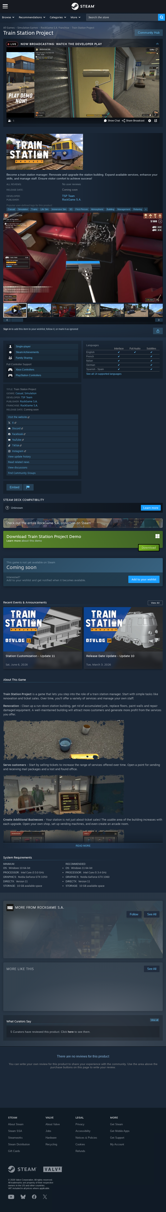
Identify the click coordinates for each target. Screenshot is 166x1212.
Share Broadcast (135, 120)
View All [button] (155, 602)
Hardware (51, 1137)
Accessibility (83, 1131)
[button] (8, 17)
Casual (11, 209)
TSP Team (68, 196)
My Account (117, 1144)
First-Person (82, 209)
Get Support (117, 1137)
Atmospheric (97, 209)
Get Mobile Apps (120, 1131)
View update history (19, 456)
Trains (34, 209)
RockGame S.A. (71, 199)
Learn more (13, 540)
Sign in (7, 329)
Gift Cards (14, 1151)
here (71, 1031)
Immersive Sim (59, 209)
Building (110, 209)
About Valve (53, 1124)
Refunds (80, 1151)
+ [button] (145, 209)
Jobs (48, 1131)
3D (70, 209)
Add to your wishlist (144, 579)
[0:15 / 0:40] (83, 258)
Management (123, 209)
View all (154, 1020)
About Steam (15, 1124)
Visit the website (18, 417)
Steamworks (15, 1137)
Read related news (18, 462)
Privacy (80, 1124)
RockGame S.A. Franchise (55, 27)
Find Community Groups (22, 472)
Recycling (51, 1144)
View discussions (17, 467)
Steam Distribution (19, 1144)
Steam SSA (15, 1131)
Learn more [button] (150, 507)
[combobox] (122, 17)
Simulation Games (27, 27)
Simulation (23, 209)
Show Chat (114, 120)
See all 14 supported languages (103, 374)
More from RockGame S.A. (39, 907)
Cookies (80, 1144)
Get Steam (116, 1124)
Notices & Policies (86, 1137)
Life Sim (44, 209)
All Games (9, 27)
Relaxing (137, 209)
